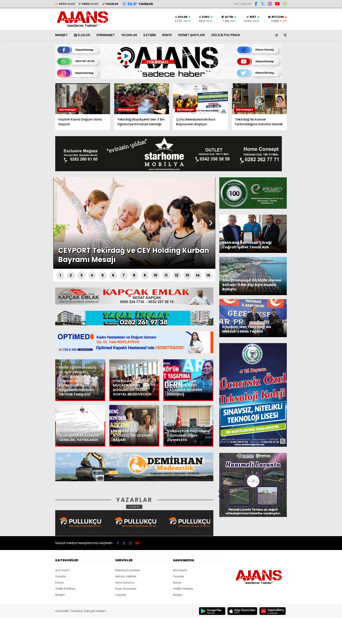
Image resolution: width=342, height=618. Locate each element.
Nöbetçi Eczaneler (127, 570)
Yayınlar (120, 595)
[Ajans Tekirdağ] (82, 27)
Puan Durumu (309, 74)
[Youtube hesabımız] (277, 4)
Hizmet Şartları (191, 35)
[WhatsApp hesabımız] (285, 4)
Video (303, 39)
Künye (167, 35)
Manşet (61, 35)
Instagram (319, 139)
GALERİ (67, 4)
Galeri (304, 30)
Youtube (319, 150)
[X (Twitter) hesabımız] (317, 127)
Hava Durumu (308, 66)
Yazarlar (305, 47)
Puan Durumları (125, 589)
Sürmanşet (105, 35)
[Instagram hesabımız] (270, 4)
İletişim (149, 35)
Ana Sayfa (307, 22)
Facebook (318, 116)
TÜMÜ (134, 506)
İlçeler (84, 35)
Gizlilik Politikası (225, 35)
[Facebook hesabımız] (256, 4)
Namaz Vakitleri (125, 576)
